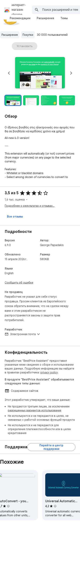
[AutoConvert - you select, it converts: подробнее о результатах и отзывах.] (8, 506)
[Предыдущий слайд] (9, 73)
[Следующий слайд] (71, 73)
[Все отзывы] (15, 216)
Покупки (28, 35)
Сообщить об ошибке (19, 282)
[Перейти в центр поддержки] (51, 447)
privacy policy (49, 372)
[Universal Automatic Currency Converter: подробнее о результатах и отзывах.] (55, 506)
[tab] (20, 18)
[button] (40, 73)
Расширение (10, 35)
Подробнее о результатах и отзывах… (30, 206)
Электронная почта (23, 334)
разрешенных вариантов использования (34, 410)
